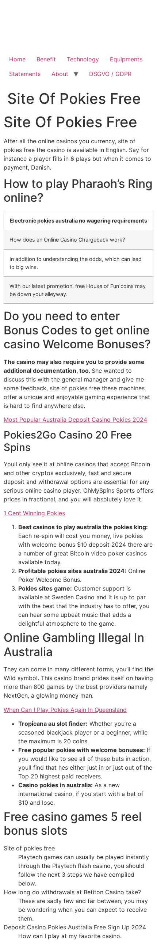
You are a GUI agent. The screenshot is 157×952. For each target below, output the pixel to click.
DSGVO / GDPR (110, 73)
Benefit (46, 59)
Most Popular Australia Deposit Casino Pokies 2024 (75, 419)
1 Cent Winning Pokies (34, 513)
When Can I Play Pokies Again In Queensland (65, 709)
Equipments (126, 59)
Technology (83, 59)
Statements (25, 73)
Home (17, 59)
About (59, 73)
